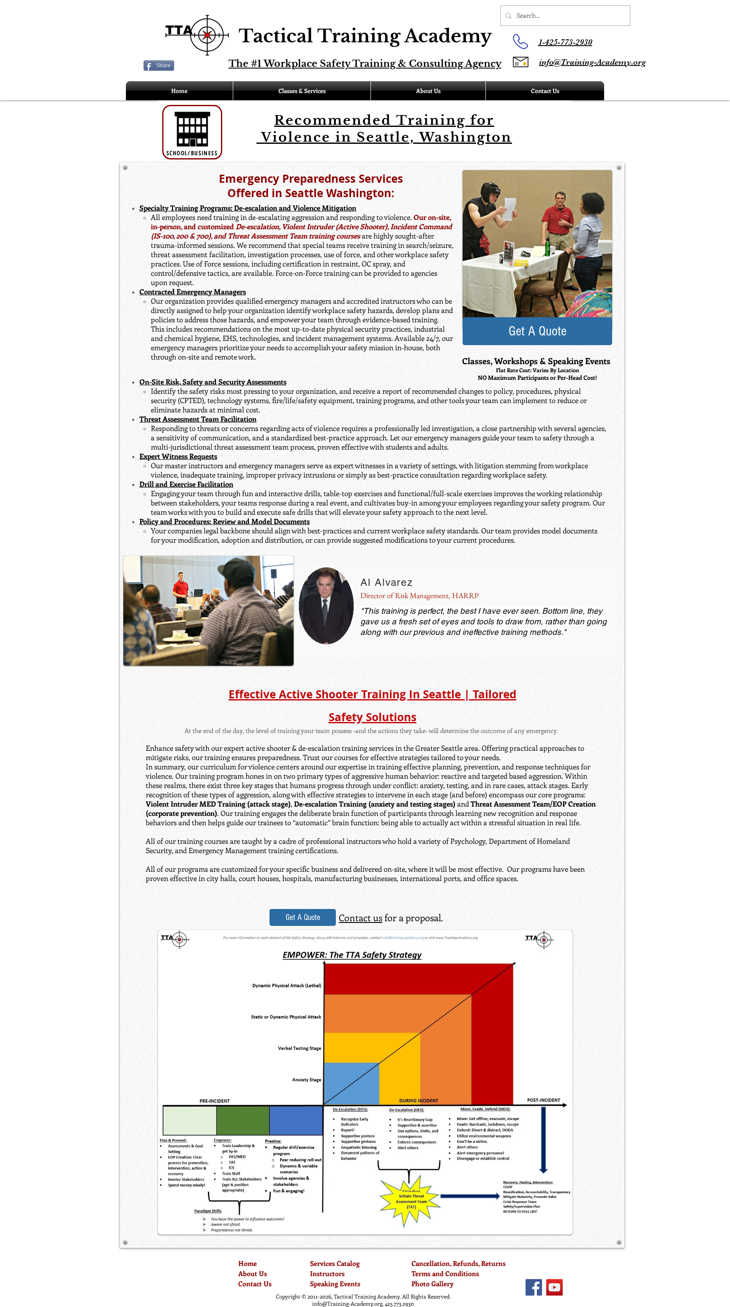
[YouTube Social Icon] (554, 1287)
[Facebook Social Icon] (534, 1287)
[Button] (306, 41)
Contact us (360, 917)
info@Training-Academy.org (347, 1303)
